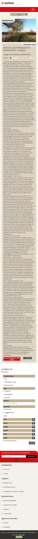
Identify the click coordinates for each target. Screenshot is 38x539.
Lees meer (22, 535)
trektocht (7, 391)
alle (6, 379)
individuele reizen (10, 382)
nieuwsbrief (7, 514)
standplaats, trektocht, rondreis (13, 491)
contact (5, 474)
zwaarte (6, 509)
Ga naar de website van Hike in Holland (12, 358)
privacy (5, 523)
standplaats (8, 394)
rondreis (7, 397)
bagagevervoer (9, 412)
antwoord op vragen (10, 505)
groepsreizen (9, 385)
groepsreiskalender (9, 500)
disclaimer (6, 527)
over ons (6, 469)
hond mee (8, 409)
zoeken (19, 14)
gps (6, 416)
